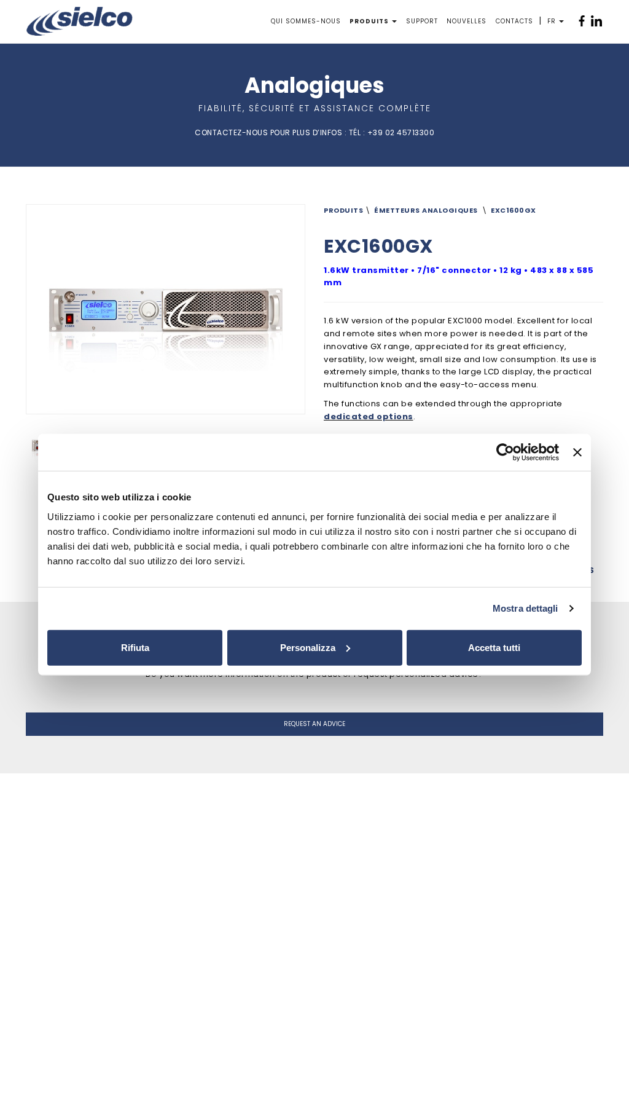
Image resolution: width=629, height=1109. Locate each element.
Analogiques (450, 210)
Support (422, 21)
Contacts (514, 21)
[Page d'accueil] (79, 21)
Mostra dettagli (525, 608)
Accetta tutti (494, 647)
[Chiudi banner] (577, 452)
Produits (369, 21)
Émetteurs (397, 210)
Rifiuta (135, 647)
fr (551, 21)
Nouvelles (466, 21)
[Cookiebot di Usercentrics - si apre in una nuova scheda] (505, 452)
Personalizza (307, 647)
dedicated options (368, 416)
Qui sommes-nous (306, 21)
